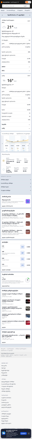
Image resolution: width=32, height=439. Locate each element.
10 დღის (20, 10)
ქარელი (3, 355)
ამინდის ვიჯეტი (6, 413)
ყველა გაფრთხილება (8, 237)
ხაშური (7, 355)
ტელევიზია (4, 418)
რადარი (27, 10)
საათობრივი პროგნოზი (8, 384)
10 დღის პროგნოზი (7, 386)
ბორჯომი (3, 356)
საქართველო (10, 348)
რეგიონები (4, 421)
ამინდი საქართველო (20, 348)
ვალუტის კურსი (6, 405)
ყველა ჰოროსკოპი (7, 206)
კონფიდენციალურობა (9, 428)
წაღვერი (21, 355)
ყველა (4, 327)
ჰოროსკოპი (5, 402)
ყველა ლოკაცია (6, 423)
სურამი (11, 355)
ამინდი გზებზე (5, 391)
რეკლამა (4, 372)
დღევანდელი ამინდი (7, 381)
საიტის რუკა (5, 416)
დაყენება (23, 433)
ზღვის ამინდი (5, 389)
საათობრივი (11, 10)
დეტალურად (5, 286)
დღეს (3, 10)
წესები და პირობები (23, 428)
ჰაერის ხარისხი (6, 397)
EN (29, 2)
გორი (25, 355)
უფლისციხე (8, 356)
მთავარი (3, 348)
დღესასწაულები (6, 407)
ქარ (27, 2)
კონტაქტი (4, 375)
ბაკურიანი (16, 355)
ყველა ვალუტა (6, 269)
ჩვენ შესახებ (5, 370)
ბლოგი (3, 368)
